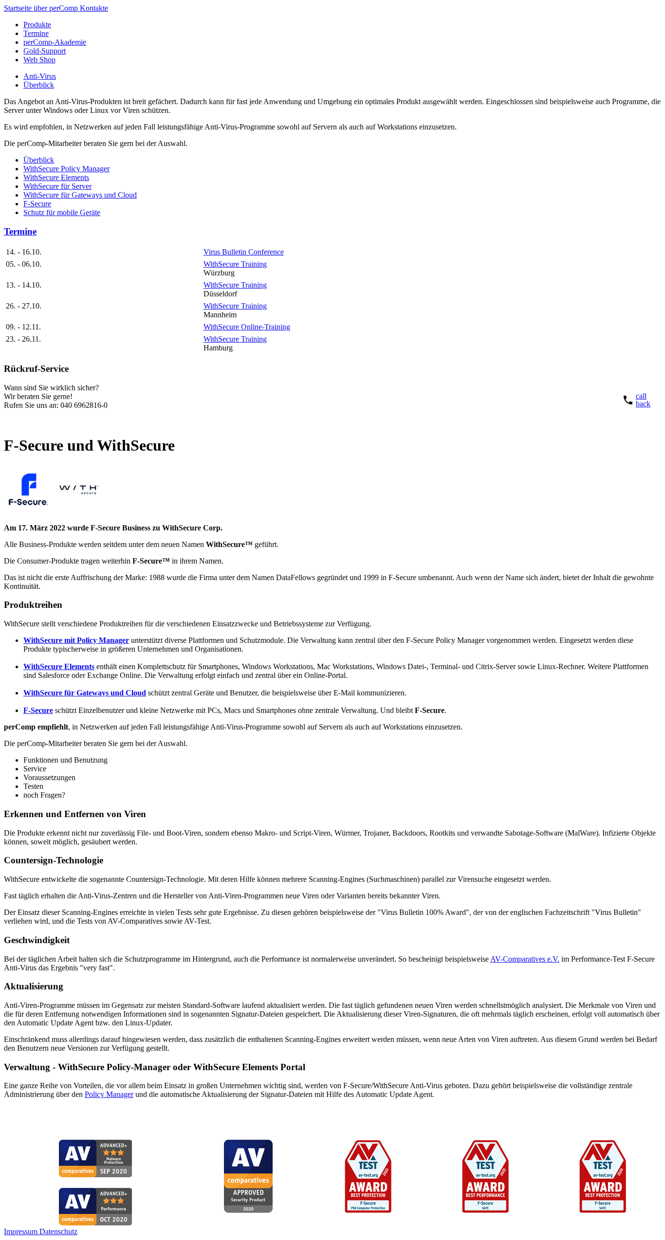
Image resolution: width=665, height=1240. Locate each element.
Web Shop (39, 59)
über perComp (57, 8)
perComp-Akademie (54, 42)
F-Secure (37, 204)
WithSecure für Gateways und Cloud (80, 195)
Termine (36, 33)
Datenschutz (58, 1231)
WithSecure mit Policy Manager (76, 640)
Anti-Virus (39, 76)
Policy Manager (109, 1094)
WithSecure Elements (56, 177)
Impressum (21, 1231)
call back (643, 400)
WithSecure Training (235, 264)
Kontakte (94, 8)
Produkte (37, 24)
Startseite (19, 8)
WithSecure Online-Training (246, 327)
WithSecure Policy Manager (66, 168)
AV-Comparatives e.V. (524, 959)
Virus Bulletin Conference (243, 252)
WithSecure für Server (57, 186)
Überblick (38, 85)
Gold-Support (44, 51)
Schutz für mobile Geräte (61, 212)
